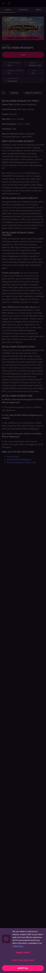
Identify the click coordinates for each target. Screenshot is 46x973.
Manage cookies (23, 952)
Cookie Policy (18, 946)
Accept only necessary (23, 960)
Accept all (23, 968)
